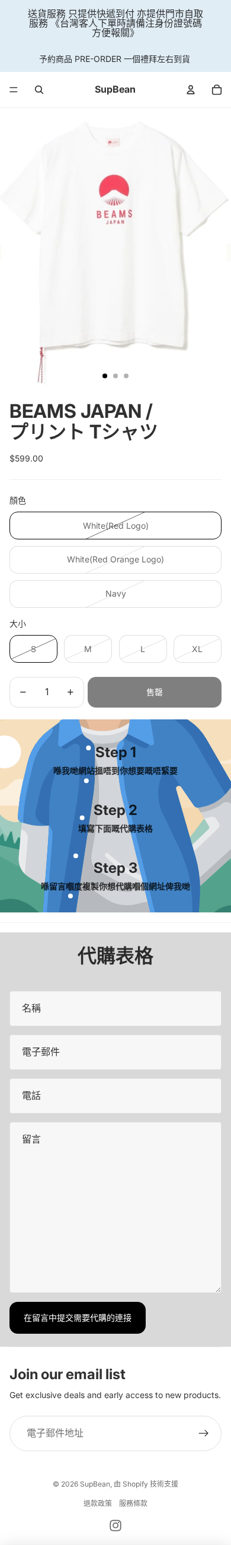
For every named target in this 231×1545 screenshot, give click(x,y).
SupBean (95, 1483)
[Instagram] (115, 1525)
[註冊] (203, 1433)
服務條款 (133, 1503)
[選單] (13, 89)
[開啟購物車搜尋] (39, 90)
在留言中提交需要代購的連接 (77, 1317)
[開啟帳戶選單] (191, 90)
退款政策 (98, 1503)
